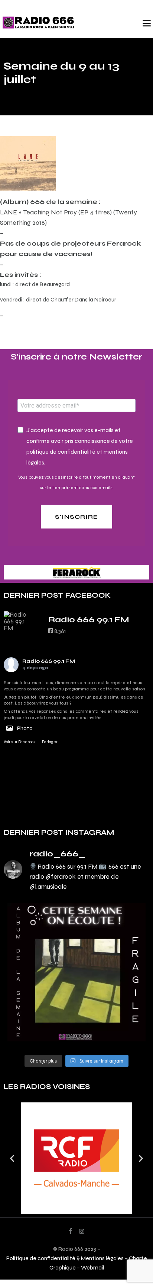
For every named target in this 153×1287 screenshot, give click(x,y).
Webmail (92, 1267)
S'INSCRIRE (76, 516)
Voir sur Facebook (20, 742)
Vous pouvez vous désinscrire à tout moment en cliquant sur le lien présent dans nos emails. (76, 482)
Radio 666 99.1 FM (48, 661)
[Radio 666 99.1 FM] (18, 621)
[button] (12, 1158)
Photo (25, 728)
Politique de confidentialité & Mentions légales (65, 1258)
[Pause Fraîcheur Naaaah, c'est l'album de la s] (76, 972)
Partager (50, 742)
